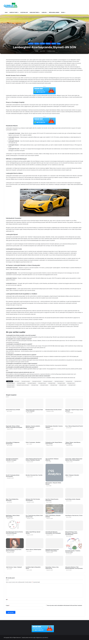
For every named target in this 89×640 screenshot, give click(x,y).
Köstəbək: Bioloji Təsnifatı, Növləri (54, 409)
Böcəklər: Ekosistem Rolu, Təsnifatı (34, 475)
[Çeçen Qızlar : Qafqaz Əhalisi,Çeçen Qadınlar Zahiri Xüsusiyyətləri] (74, 452)
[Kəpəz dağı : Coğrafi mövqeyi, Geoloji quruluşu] (74, 403)
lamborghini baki (69, 381)
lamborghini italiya (51, 383)
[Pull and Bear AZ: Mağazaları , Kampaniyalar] (15, 436)
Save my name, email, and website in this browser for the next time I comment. (64, 605)
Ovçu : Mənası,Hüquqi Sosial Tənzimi (74, 426)
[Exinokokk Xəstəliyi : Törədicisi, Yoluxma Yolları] (74, 543)
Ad (7, 599)
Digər (62, 12)
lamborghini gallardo (11, 383)
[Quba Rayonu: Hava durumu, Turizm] (74, 509)
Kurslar (44, 12)
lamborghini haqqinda (21, 383)
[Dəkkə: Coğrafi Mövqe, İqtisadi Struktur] (35, 526)
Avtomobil (39, 17)
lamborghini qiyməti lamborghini (23, 385)
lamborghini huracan (42, 383)
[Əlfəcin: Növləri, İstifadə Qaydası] (35, 543)
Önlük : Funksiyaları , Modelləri (33, 442)
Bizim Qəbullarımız (54, 12)
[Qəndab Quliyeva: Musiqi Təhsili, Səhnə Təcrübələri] (15, 543)
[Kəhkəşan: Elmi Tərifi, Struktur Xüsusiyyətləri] (35, 493)
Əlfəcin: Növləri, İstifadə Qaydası (33, 549)
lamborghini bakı (78, 381)
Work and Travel (34, 12)
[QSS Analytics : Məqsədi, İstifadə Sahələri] (54, 472)
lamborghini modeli (61, 383)
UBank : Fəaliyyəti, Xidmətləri (72, 475)
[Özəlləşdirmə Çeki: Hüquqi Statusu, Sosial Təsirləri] (54, 436)
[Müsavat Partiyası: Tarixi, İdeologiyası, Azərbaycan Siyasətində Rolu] (74, 526)
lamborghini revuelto (44, 385)
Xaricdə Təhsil (13, 12)
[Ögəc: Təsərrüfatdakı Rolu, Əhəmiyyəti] (15, 493)
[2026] (10, 5)
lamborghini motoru (71, 383)
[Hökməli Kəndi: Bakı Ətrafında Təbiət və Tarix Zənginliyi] (35, 403)
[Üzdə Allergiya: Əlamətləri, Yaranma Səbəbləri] (54, 420)
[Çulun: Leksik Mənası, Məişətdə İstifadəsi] (54, 509)
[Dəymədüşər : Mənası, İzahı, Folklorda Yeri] (54, 561)
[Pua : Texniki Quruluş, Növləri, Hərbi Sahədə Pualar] (35, 509)
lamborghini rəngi (53, 385)
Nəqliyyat (34, 17)
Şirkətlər (54, 43)
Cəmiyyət (42, 43)
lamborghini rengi (34, 385)
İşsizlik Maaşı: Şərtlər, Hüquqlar (72, 499)
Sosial (58, 43)
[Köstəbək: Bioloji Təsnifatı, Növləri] (54, 403)
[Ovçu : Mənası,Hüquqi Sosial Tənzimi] (74, 420)
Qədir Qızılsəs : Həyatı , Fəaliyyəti (14, 567)
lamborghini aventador (26, 381)
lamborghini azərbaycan (59, 381)
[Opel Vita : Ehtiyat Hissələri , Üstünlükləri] (54, 493)
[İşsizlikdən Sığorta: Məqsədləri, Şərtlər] (35, 561)
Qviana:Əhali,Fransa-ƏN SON (13, 409)
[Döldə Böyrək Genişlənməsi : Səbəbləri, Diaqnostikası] (54, 543)
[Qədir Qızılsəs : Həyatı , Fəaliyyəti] (15, 561)
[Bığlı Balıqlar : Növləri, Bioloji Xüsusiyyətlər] (15, 509)
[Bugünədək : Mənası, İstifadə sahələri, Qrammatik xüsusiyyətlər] (15, 420)
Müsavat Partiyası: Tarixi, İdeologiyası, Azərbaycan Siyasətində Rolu (71, 533)
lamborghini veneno (10, 386)
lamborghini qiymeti (10, 385)
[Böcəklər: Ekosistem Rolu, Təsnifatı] (35, 469)
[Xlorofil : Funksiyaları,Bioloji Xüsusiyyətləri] (15, 469)
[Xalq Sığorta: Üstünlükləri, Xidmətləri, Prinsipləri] (15, 452)
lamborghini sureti (62, 385)
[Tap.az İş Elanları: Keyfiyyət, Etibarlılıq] (54, 452)
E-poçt (8, 605)
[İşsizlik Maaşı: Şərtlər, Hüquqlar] (74, 493)
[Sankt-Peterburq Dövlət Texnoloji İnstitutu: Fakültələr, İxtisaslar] (35, 452)
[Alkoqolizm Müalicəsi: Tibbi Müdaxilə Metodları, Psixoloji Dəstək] (74, 561)
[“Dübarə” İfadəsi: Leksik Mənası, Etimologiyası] (74, 436)
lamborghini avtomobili (36, 381)
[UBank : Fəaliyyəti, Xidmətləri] (74, 469)
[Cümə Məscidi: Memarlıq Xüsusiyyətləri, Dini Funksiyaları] (54, 526)
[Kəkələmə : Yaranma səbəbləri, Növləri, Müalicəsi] (35, 420)
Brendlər (37, 43)
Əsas (6, 12)
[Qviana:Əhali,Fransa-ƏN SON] (15, 403)
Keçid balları (24, 12)
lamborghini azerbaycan (47, 381)
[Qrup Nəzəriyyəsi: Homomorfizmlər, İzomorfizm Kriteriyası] (15, 526)
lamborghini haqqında (32, 383)
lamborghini (17, 381)
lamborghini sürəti (72, 385)
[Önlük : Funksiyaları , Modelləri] (35, 436)
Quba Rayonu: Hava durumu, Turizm (73, 515)
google (36, 51)
